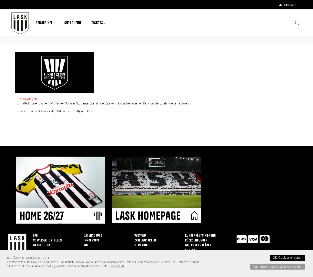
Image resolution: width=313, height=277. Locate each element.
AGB (86, 245)
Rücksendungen (196, 240)
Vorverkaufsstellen (47, 240)
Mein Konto (142, 245)
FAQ (35, 235)
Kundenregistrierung (200, 235)
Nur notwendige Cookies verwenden (277, 266)
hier (54, 266)
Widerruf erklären (198, 245)
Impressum (91, 240)
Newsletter (41, 245)
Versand (140, 235)
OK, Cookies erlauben (287, 257)
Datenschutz (93, 235)
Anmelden (289, 4)
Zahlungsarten (145, 240)
